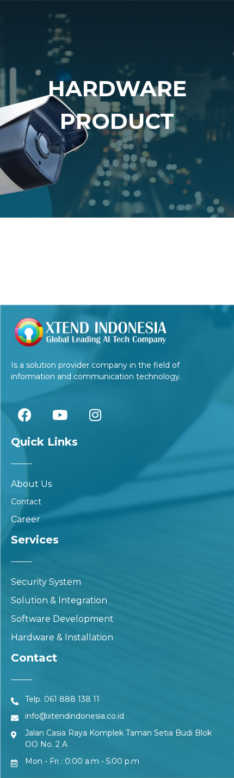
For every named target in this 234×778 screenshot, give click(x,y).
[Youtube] (59, 414)
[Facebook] (24, 414)
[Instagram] (95, 414)
